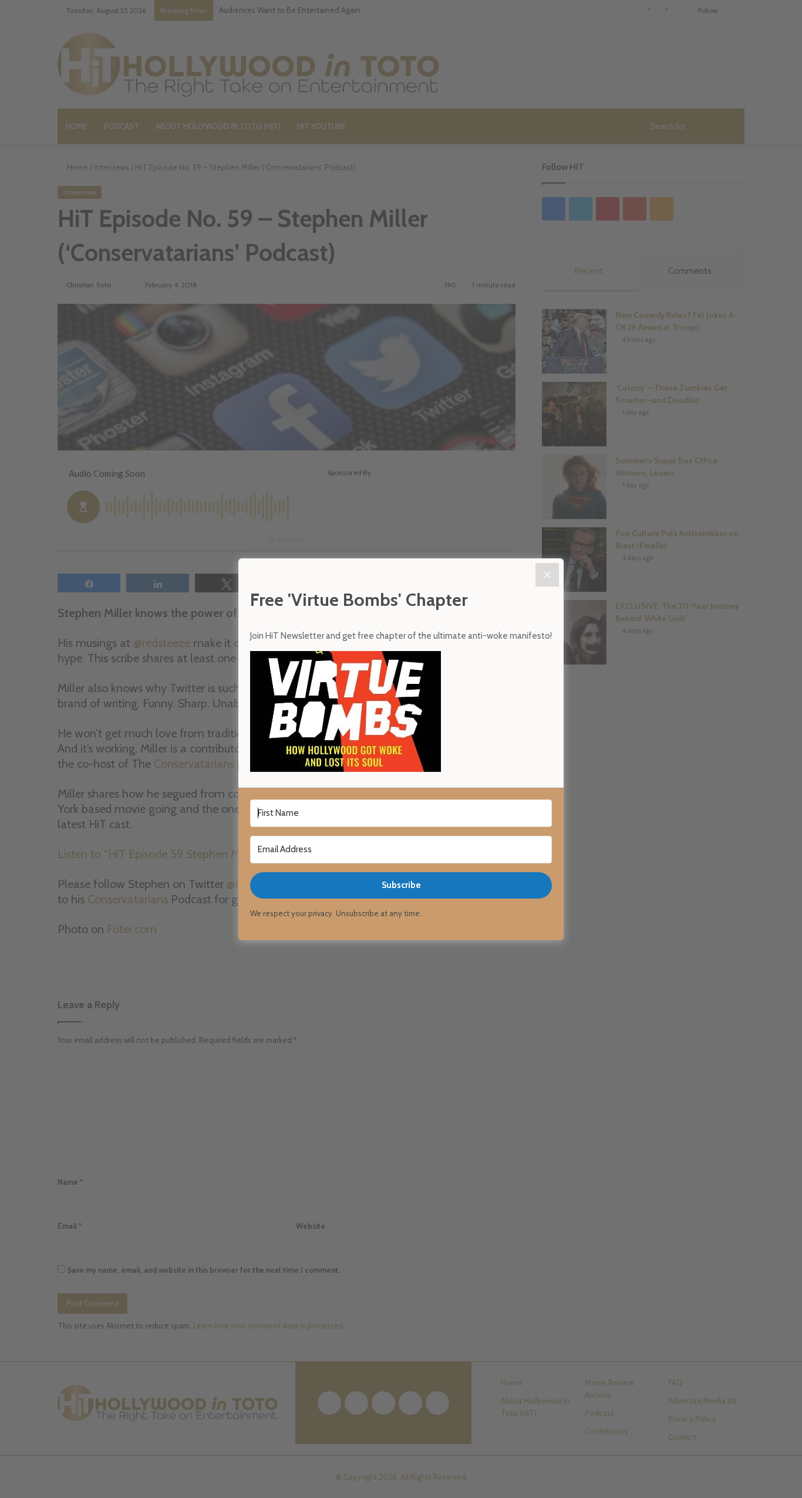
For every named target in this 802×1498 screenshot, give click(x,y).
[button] (401, 713)
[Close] (547, 575)
